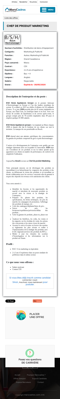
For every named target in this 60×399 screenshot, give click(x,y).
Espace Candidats (39, 378)
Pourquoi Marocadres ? (36, 375)
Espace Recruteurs (23, 382)
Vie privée (33, 2)
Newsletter (23, 2)
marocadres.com (32, 395)
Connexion (44, 2)
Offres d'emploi (19, 378)
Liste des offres (11, 18)
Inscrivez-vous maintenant (30, 282)
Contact (41, 382)
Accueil (17, 375)
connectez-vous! (29, 280)
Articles (14, 2)
